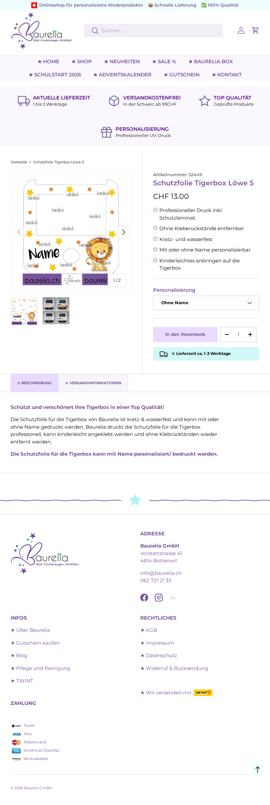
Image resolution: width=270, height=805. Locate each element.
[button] (255, 30)
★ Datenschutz (158, 655)
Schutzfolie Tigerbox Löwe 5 (58, 162)
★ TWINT (22, 681)
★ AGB (148, 630)
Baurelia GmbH (38, 788)
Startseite (19, 162)
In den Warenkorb (185, 334)
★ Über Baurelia (30, 630)
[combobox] (153, 30)
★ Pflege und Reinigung (40, 668)
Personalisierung (174, 290)
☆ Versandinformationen (93, 383)
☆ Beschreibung (34, 383)
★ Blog (19, 655)
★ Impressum (157, 643)
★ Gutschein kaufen (35, 643)
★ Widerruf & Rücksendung (174, 668)
